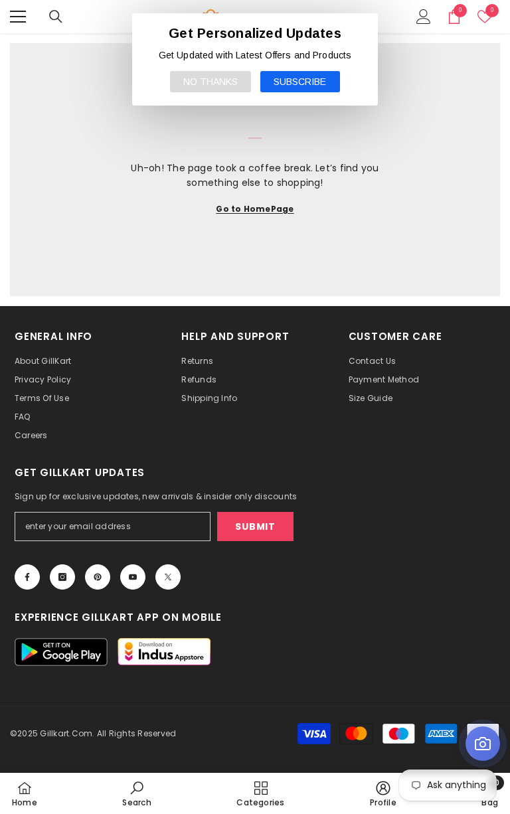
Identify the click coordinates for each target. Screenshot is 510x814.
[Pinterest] (97, 577)
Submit (255, 526)
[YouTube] (132, 577)
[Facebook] (27, 577)
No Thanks (210, 81)
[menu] (18, 17)
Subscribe (300, 81)
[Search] (56, 17)
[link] (136, 793)
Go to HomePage (255, 208)
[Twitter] (168, 577)
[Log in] (423, 16)
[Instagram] (62, 577)
